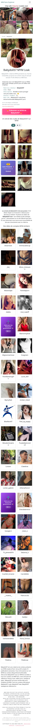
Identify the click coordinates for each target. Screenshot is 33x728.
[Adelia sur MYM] (8, 302)
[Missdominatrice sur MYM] (8, 433)
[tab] (13, 125)
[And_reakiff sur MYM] (24, 302)
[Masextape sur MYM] (8, 281)
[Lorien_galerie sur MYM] (8, 478)
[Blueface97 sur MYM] (8, 412)
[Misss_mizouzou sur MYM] (24, 257)
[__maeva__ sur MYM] (8, 586)
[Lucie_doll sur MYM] (24, 367)
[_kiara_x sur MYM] (24, 521)
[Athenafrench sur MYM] (24, 478)
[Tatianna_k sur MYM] (24, 543)
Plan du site (20, 725)
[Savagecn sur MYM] (8, 521)
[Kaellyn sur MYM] (24, 607)
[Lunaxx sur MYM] (8, 457)
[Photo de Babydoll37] (8, 136)
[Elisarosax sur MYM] (8, 236)
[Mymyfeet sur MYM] (8, 390)
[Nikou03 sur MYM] (8, 607)
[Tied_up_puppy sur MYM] (24, 412)
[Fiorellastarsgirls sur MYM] (8, 367)
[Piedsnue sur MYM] (24, 650)
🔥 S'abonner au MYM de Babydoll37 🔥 (16, 111)
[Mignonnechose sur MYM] (8, 345)
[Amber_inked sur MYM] (24, 390)
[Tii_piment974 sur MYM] (8, 543)
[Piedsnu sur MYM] (8, 650)
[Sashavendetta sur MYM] (8, 629)
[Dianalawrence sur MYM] (24, 500)
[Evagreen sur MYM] (24, 345)
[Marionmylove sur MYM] (24, 324)
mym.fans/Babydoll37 (8, 106)
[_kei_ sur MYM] (8, 257)
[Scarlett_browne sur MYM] (8, 564)
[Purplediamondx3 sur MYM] (24, 433)
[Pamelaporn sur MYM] (24, 281)
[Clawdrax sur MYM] (24, 457)
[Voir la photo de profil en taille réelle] (16, 63)
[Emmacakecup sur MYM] (24, 236)
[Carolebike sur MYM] (24, 564)
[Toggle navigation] (30, 2)
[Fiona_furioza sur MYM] (24, 629)
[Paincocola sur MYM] (24, 586)
